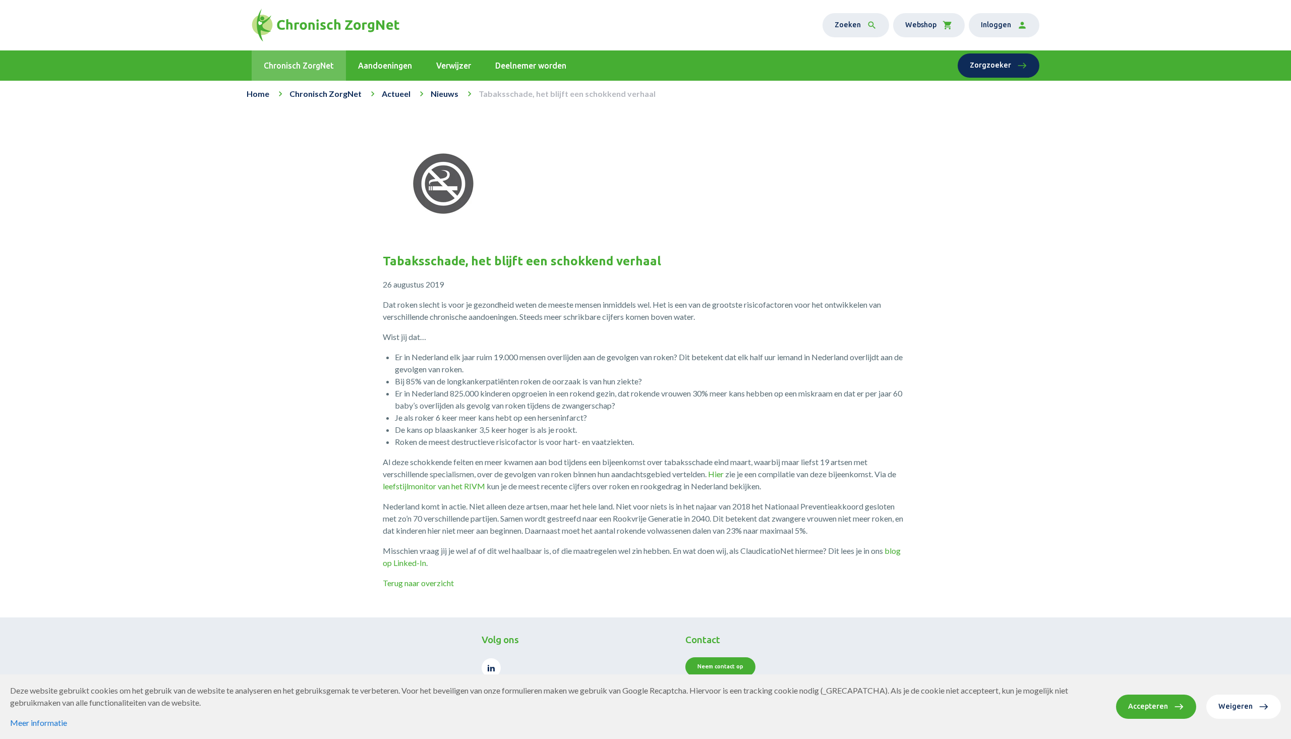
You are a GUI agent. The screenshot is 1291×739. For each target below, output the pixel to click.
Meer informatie (38, 722)
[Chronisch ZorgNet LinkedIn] (491, 667)
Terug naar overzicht (418, 583)
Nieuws (444, 93)
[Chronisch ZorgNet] (325, 25)
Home (258, 93)
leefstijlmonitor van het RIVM (434, 486)
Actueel (396, 93)
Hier (716, 474)
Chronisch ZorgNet (325, 93)
